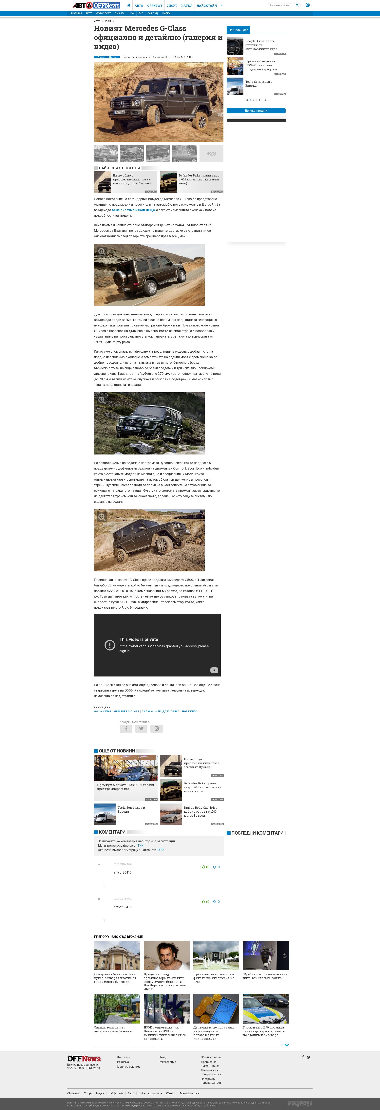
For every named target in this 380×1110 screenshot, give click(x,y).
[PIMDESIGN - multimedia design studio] (299, 1105)
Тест (89, 13)
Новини (76, 13)
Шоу (131, 13)
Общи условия (211, 1057)
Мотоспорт (103, 13)
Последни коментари (258, 833)
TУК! (141, 845)
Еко (141, 13)
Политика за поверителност (211, 1072)
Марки (166, 13)
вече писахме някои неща (133, 210)
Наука (187, 6)
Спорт (172, 6)
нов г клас (189, 711)
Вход (162, 1057)
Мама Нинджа (189, 1093)
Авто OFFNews (107, 57)
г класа (147, 711)
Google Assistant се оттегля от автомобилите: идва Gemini (261, 47)
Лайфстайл (207, 6)
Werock (171, 1093)
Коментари (112, 832)
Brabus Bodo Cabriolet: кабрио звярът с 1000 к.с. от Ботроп (200, 811)
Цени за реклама (129, 1066)
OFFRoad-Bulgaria (150, 1093)
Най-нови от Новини (119, 168)
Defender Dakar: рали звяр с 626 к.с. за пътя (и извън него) (199, 179)
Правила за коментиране (210, 1063)
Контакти (123, 1057)
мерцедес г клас (167, 711)
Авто (139, 6)
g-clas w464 (102, 711)
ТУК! (160, 850)
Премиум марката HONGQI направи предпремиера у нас (261, 65)
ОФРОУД (152, 13)
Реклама (123, 1062)
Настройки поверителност (211, 1080)
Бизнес (120, 13)
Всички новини (256, 111)
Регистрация (167, 1062)
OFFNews (73, 1093)
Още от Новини (117, 751)
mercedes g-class (126, 711)
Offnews (154, 6)
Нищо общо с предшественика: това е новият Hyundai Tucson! (132, 179)
